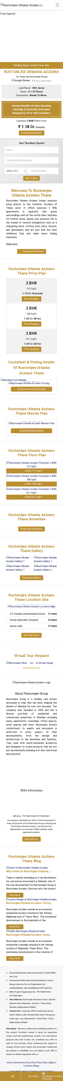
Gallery (51, 1062)
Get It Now (31, 178)
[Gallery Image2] (45, 559)
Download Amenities (31, 529)
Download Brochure (31, 132)
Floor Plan (42, 1062)
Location (28, 1066)
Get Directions (31, 635)
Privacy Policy (47, 1071)
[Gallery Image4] (45, 567)
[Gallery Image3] (17, 567)
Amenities (19, 1062)
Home (10, 1062)
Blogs (36, 1066)
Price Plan (31, 1062)
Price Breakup (31, 298)
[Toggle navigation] (57, 5)
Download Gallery (31, 577)
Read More (14, 895)
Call (12, 1076)
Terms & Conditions (30, 1071)
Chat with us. (31, 839)
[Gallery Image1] (17, 559)
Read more (11, 244)
